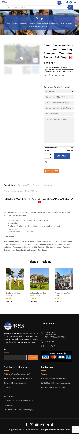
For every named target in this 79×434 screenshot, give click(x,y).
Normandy (56, 68)
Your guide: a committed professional (54, 378)
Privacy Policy (8, 405)
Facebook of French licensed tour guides (18, 378)
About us (7, 387)
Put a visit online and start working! (53, 387)
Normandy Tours (68, 70)
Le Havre (63, 68)
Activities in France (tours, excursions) (17, 374)
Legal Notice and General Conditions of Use (19, 401)
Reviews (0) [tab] (23, 185)
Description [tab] (9, 185)
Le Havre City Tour (54, 70)
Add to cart (62, 156)
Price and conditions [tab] (42, 185)
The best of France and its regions (15, 383)
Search (7, 349)
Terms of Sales (9, 396)
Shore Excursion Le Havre (53, 72)
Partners (44, 374)
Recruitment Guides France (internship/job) (18, 410)
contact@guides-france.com (55, 346)
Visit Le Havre (68, 72)
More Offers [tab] (31, 191)
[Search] (70, 7)
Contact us (8, 392)
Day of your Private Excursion (57, 87)
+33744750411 (50, 341)
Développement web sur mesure (51, 430)
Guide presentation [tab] (13, 191)
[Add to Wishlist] (46, 162)
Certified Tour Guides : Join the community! (55, 383)
